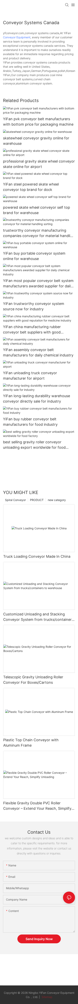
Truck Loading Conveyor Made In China (36, 556)
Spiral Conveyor (15, 500)
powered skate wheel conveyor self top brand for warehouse (36, 210)
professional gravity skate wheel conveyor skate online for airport (39, 164)
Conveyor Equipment (16, 37)
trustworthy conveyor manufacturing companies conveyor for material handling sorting (39, 233)
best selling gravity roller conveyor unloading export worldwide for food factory (34, 445)
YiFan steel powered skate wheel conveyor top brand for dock (31, 187)
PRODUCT (37, 500)
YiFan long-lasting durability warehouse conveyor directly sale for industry (36, 398)
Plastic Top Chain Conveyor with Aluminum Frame (31, 742)
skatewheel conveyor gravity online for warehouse (36, 141)
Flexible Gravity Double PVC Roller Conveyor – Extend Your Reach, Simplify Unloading (37, 806)
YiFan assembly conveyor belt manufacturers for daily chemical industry (38, 352)
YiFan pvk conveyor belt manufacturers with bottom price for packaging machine (38, 121)
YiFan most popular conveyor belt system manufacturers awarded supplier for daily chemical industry (38, 284)
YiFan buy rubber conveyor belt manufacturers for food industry (30, 422)
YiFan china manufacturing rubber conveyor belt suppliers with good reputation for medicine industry (32, 330)
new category (57, 500)
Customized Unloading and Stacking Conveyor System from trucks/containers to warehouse (38, 617)
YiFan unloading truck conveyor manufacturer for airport (30, 375)
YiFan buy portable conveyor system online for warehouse (34, 256)
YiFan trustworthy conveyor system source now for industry (33, 306)
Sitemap (46, 997)
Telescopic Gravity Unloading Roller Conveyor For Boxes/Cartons (33, 680)
